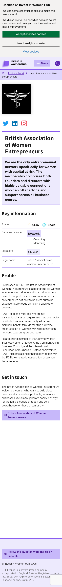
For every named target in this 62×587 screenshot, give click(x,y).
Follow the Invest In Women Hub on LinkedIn (30, 553)
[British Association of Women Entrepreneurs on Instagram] (24, 123)
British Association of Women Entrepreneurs (27, 415)
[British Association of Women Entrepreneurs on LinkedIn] (15, 123)
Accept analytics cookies (31, 34)
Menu (44, 63)
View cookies (31, 51)
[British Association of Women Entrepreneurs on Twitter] (6, 123)
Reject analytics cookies (31, 43)
